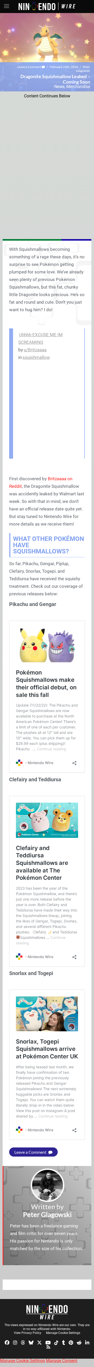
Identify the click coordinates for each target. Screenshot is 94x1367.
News (59, 86)
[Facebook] (7, 1342)
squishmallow (36, 357)
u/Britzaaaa (35, 349)
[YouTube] (48, 1342)
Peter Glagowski (83, 69)
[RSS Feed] (48, 1346)
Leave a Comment (29, 67)
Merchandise (78, 86)
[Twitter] (39, 1342)
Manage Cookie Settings (63, 1333)
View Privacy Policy (27, 1333)
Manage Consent (61, 1360)
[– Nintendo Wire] (47, 1311)
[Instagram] (15, 1342)
